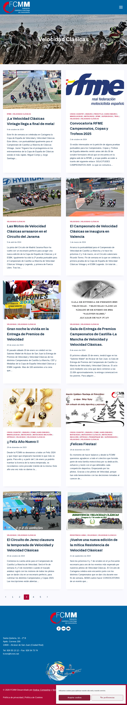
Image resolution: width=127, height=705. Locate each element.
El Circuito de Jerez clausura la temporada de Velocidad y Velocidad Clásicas (30, 545)
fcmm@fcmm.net (11, 654)
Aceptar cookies (74, 698)
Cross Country (77, 114)
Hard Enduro (110, 114)
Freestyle (98, 114)
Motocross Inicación (42, 435)
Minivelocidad (76, 116)
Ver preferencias (107, 698)
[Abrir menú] (121, 7)
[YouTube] (68, 628)
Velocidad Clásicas (22, 114)
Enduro (89, 114)
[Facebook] (59, 628)
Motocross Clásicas (91, 435)
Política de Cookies (34, 697)
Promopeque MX (96, 437)
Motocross (89, 116)
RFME (9, 114)
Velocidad (74, 119)
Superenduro (111, 437)
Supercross (107, 116)
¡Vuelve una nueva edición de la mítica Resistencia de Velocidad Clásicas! (93, 545)
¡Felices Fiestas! (83, 444)
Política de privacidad (13, 697)
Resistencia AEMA (78, 535)
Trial (116, 116)
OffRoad (11, 437)
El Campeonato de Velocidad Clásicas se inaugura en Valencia (93, 231)
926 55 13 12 (13, 650)
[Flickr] (63, 628)
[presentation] (32, 89)
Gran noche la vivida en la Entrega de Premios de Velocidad (28, 334)
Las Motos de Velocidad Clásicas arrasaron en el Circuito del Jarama (27, 231)
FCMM (33, 432)
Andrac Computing (41, 690)
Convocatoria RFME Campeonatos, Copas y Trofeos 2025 (89, 128)
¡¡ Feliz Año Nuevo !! (23, 442)
